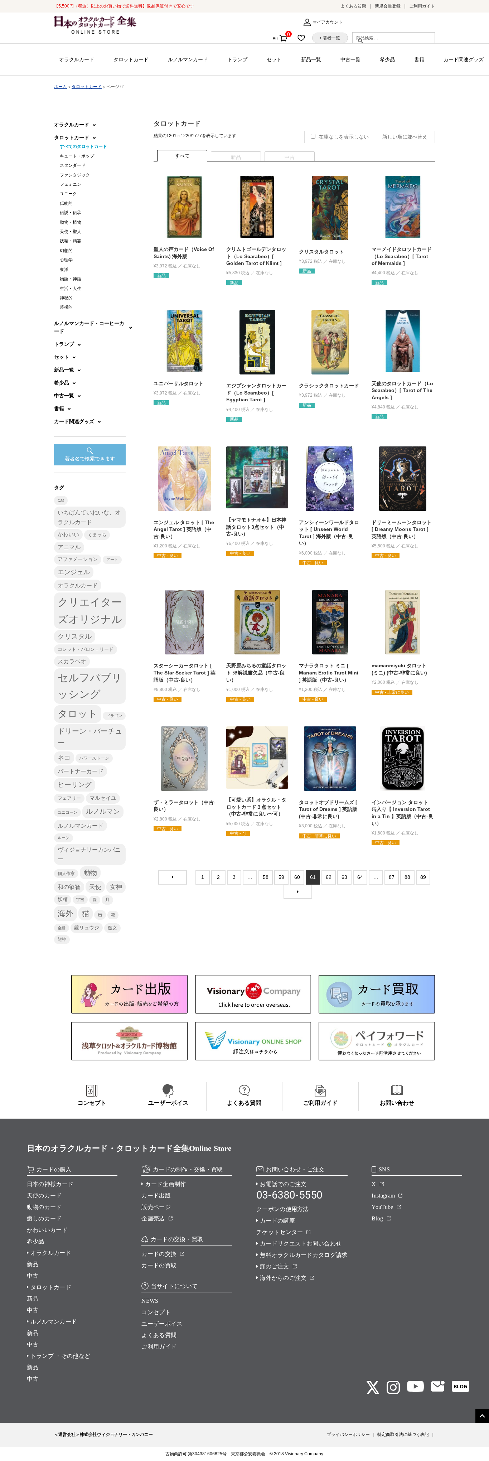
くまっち (97, 534)
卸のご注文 (274, 1266)
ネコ (64, 757)
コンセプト (156, 1312)
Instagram (383, 1195)
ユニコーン (67, 812)
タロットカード (131, 59)
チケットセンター (279, 1232)
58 (265, 877)
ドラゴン (114, 715)
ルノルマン (103, 811)
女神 (116, 886)
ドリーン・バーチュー (90, 737)
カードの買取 (158, 1265)
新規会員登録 (388, 6)
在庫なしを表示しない (344, 137)
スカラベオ (72, 661)
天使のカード (44, 1195)
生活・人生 (70, 288)
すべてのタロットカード (83, 146)
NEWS (149, 1301)
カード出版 (156, 1195)
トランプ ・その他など (60, 1356)
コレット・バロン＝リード (85, 649)
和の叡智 (69, 887)
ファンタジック (75, 175)
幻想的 (66, 250)
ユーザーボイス (161, 1324)
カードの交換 (158, 1254)
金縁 (62, 928)
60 (297, 877)
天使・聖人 (70, 231)
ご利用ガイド (422, 6)
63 (344, 877)
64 (360, 877)
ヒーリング (75, 784)
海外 (65, 913)
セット (274, 59)
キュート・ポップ (77, 156)
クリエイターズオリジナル (90, 610)
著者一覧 (331, 37)
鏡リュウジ (86, 927)
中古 (33, 1276)
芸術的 (66, 307)
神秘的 (66, 297)
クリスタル (75, 636)
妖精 (63, 899)
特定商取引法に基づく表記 (403, 1434)
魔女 (112, 927)
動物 (90, 872)
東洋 (64, 269)
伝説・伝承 (70, 212)
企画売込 (153, 1218)
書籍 (419, 59)
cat (61, 500)
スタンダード (73, 165)
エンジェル (74, 572)
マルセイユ (102, 798)
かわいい (68, 534)
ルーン (63, 838)
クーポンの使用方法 (282, 1209)
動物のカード (44, 1207)
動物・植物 (70, 222)
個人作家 (66, 873)
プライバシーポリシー (348, 1434)
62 (328, 877)
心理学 (66, 259)
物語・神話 (70, 278)
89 (423, 877)
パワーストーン (94, 758)
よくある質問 (353, 6)
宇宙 (80, 900)
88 (407, 877)
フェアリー (69, 798)
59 (281, 877)
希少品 (387, 59)
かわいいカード (47, 1230)
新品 (33, 1264)
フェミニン (70, 184)
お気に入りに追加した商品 (303, 38)
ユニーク (68, 193)
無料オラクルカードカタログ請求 (304, 1255)
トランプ (237, 59)
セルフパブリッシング (90, 686)
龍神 (62, 939)
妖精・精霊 (70, 240)
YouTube (382, 1207)
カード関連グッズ (464, 59)
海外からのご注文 (283, 1278)
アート (112, 559)
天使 (95, 886)
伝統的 (66, 203)
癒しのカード (44, 1218)
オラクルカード (76, 59)
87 (391, 877)
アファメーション (78, 559)
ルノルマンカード (188, 59)
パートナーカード (80, 771)
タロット (78, 713)
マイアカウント (328, 22)
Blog (377, 1218)
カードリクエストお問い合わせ (301, 1243)
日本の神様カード (50, 1184)
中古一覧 (350, 59)
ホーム (60, 86)
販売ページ (156, 1207)
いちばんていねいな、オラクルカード (89, 517)
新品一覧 (311, 59)
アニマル (69, 547)
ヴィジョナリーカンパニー (89, 854)
